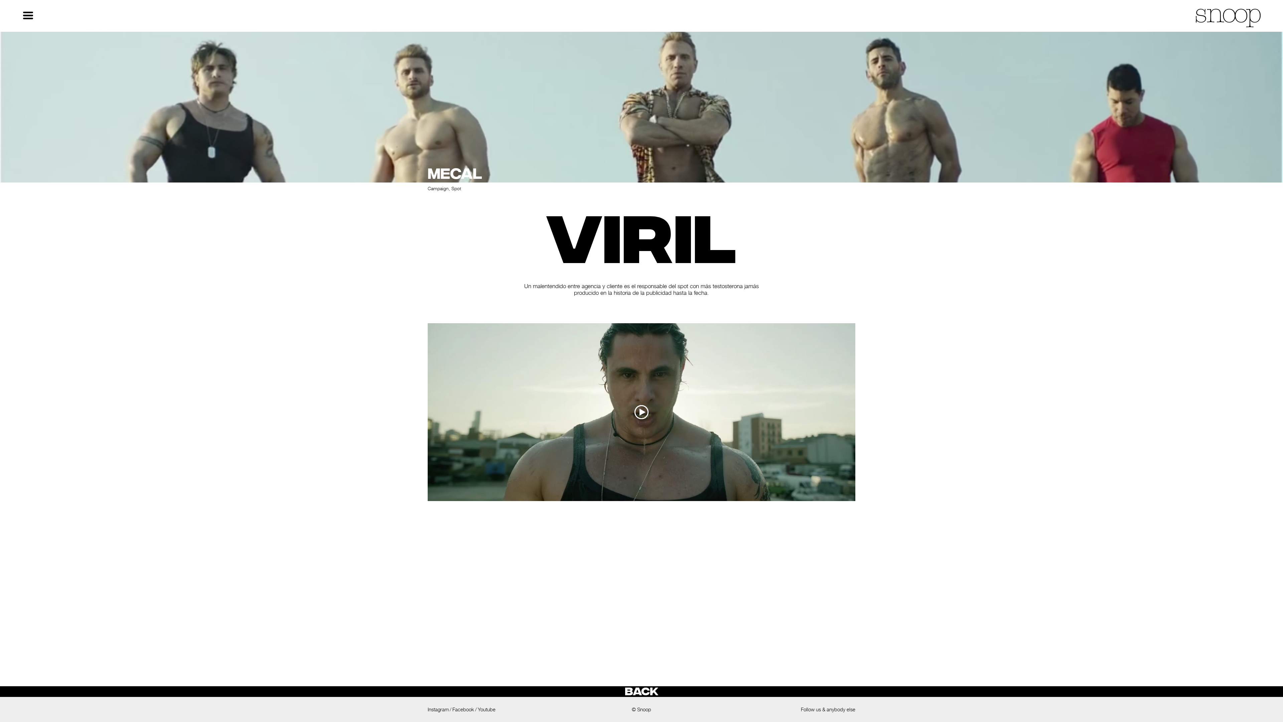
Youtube (486, 709)
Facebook (463, 709)
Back (641, 691)
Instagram (438, 709)
